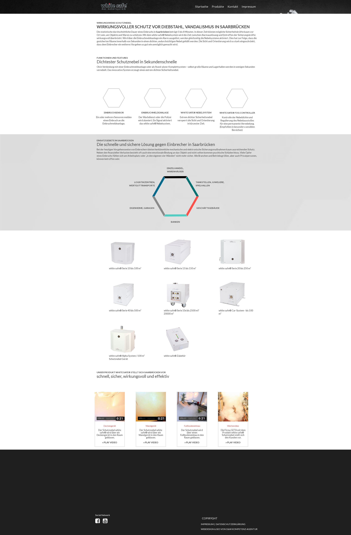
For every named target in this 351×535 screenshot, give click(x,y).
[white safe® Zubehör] (177, 327)
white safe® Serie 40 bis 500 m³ (125, 310)
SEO (218, 529)
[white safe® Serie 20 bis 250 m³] (232, 239)
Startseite (201, 6)
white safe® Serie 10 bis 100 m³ (125, 268)
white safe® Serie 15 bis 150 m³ (180, 268)
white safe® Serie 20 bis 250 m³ (235, 268)
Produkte (218, 6)
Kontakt (233, 6)
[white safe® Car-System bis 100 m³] (232, 281)
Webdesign (207, 529)
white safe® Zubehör (175, 355)
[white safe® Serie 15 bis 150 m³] (177, 239)
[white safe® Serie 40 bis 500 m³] (122, 281)
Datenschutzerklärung (230, 524)
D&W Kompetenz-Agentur (241, 529)
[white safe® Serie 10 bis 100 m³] (122, 239)
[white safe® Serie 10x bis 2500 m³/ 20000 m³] (177, 281)
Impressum (249, 6)
